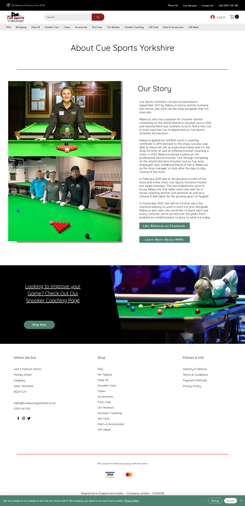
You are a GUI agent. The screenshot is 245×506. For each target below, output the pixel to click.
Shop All (103, 380)
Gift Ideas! (104, 429)
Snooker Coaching (110, 413)
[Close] (241, 500)
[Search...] (98, 17)
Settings (215, 500)
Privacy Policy (192, 386)
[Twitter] (29, 418)
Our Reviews (106, 407)
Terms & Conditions (195, 374)
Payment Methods (195, 380)
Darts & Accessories (111, 424)
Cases (102, 391)
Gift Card (103, 418)
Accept (230, 500)
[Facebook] (18, 418)
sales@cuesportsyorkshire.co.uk (35, 403)
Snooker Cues (107, 385)
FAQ (100, 369)
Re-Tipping (105, 374)
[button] (235, 17)
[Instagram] (24, 418)
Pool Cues (104, 402)
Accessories (105, 396)
